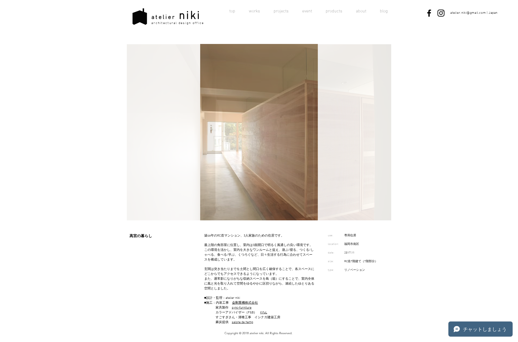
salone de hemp (242, 322)
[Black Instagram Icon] (441, 13)
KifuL (263, 312)
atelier (163, 17)
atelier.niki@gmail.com (468, 13)
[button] (259, 132)
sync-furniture (241, 308)
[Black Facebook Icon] (429, 13)
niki (190, 16)
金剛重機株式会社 (245, 303)
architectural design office (177, 23)
